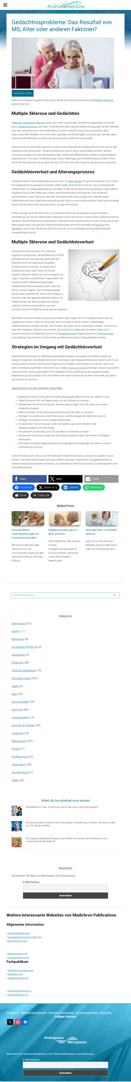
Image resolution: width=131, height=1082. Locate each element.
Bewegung (18, 639)
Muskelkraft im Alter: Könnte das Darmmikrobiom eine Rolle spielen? (62, 807)
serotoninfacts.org (17, 994)
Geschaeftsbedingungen (33, 1012)
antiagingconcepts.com (20, 970)
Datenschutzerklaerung (61, 1012)
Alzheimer (17, 228)
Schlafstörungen (67, 333)
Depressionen (106, 333)
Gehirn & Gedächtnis (24, 670)
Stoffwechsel (19, 756)
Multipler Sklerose (103, 100)
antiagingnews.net (17, 953)
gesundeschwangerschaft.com (24, 937)
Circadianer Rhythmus (25, 647)
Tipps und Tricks (77, 367)
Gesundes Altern (21, 678)
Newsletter (105, 1012)
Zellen (15, 780)
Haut (14, 694)
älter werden (75, 181)
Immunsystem (20, 717)
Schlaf (15, 748)
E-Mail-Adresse (31, 882)
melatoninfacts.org (17, 978)
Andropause (19, 623)
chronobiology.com (18, 957)
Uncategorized (20, 772)
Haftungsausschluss (87, 1012)
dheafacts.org (15, 974)
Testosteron (19, 764)
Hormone (17, 709)
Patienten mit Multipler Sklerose (28, 122)
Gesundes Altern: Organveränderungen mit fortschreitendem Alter (25, 534)
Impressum (12, 1012)
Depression (18, 654)
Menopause (19, 741)
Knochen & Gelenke (23, 725)
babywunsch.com (17, 941)
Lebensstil (18, 733)
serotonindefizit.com (18, 933)
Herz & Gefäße (20, 701)
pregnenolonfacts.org (19, 990)
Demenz (99, 224)
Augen (15, 631)
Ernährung (17, 662)
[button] (29, 479)
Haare (15, 686)
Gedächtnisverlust (27, 126)
